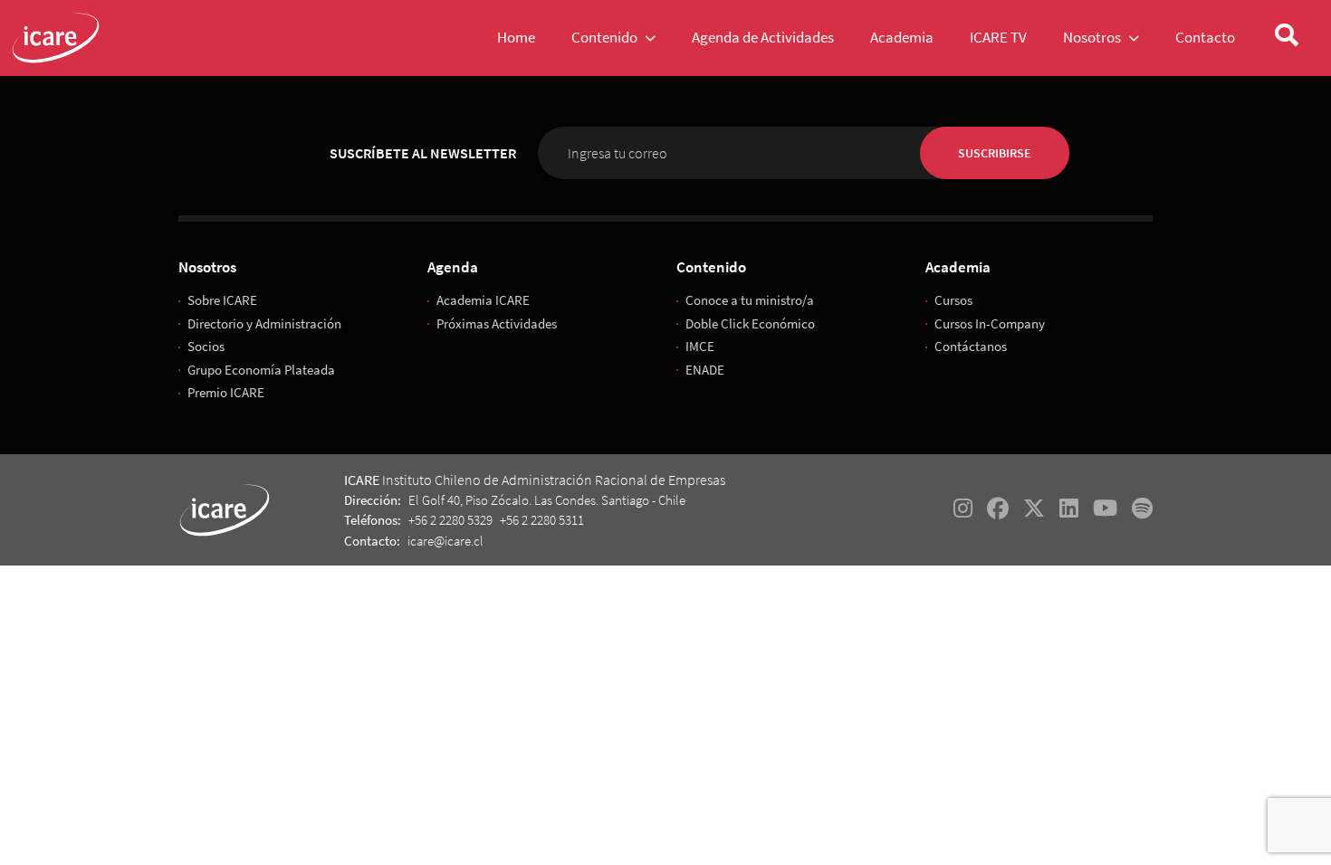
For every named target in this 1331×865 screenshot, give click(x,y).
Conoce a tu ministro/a (749, 300)
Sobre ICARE (222, 300)
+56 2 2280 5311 (542, 519)
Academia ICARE (483, 300)
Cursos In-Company (989, 323)
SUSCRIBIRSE (994, 153)
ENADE (704, 369)
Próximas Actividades (496, 323)
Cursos (953, 300)
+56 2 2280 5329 (450, 519)
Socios (206, 346)
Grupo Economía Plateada (261, 369)
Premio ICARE (225, 392)
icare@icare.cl (445, 540)
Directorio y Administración (264, 323)
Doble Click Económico (750, 323)
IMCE (699, 346)
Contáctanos (970, 346)
